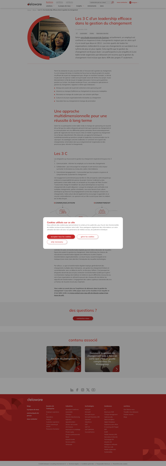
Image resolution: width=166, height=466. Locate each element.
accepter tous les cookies (61, 237)
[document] (83, 233)
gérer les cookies (87, 237)
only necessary (57, 242)
